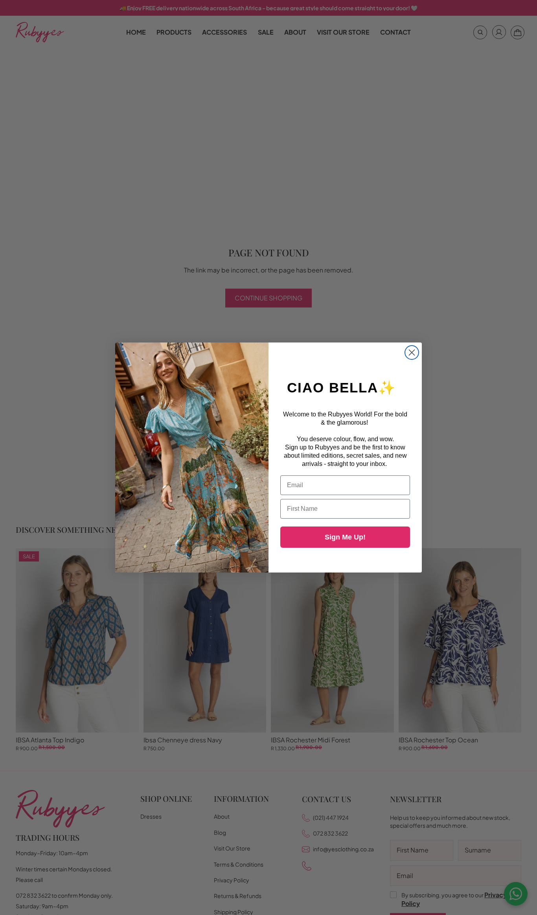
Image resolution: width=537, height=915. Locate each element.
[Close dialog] (412, 352)
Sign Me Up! (345, 537)
